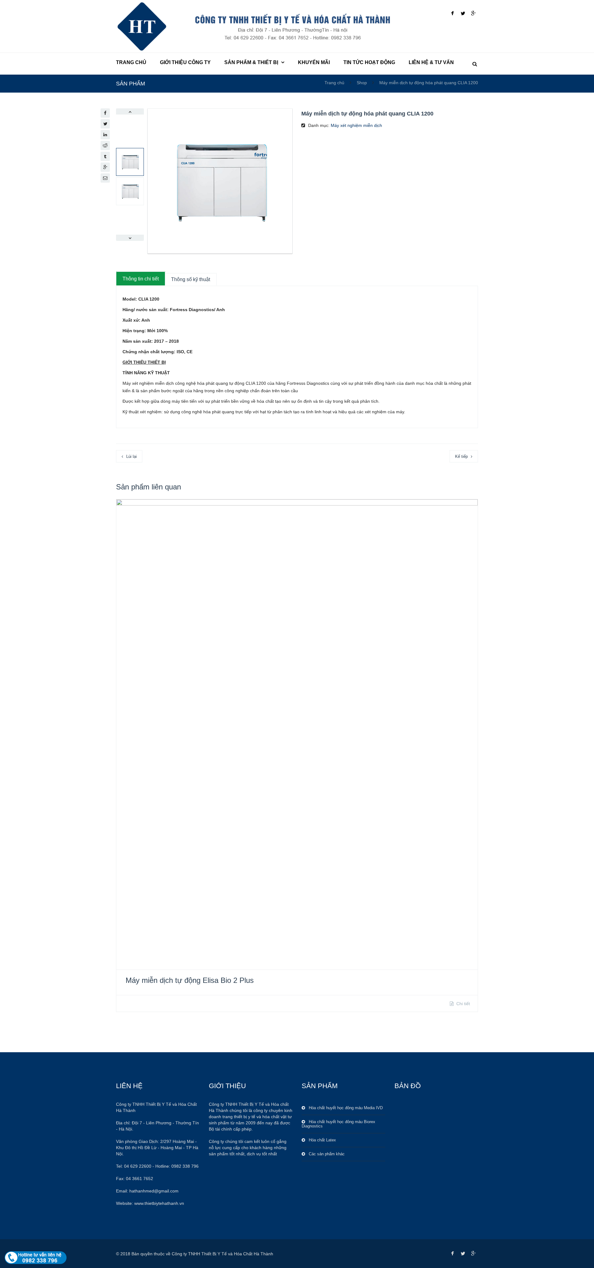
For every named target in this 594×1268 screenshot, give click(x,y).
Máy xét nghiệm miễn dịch (356, 125)
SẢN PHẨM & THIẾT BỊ (251, 62)
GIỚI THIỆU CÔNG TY (185, 62)
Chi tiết (462, 1003)
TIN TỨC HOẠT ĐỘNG (369, 62)
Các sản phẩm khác (327, 1154)
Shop (361, 82)
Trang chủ (335, 82)
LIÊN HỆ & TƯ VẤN (431, 62)
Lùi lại (131, 456)
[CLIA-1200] (220, 181)
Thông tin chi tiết (141, 278)
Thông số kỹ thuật (190, 279)
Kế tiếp (461, 456)
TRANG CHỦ (131, 62)
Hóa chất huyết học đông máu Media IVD (346, 1107)
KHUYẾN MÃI (314, 62)
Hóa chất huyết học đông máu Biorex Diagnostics (338, 1123)
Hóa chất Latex (322, 1140)
